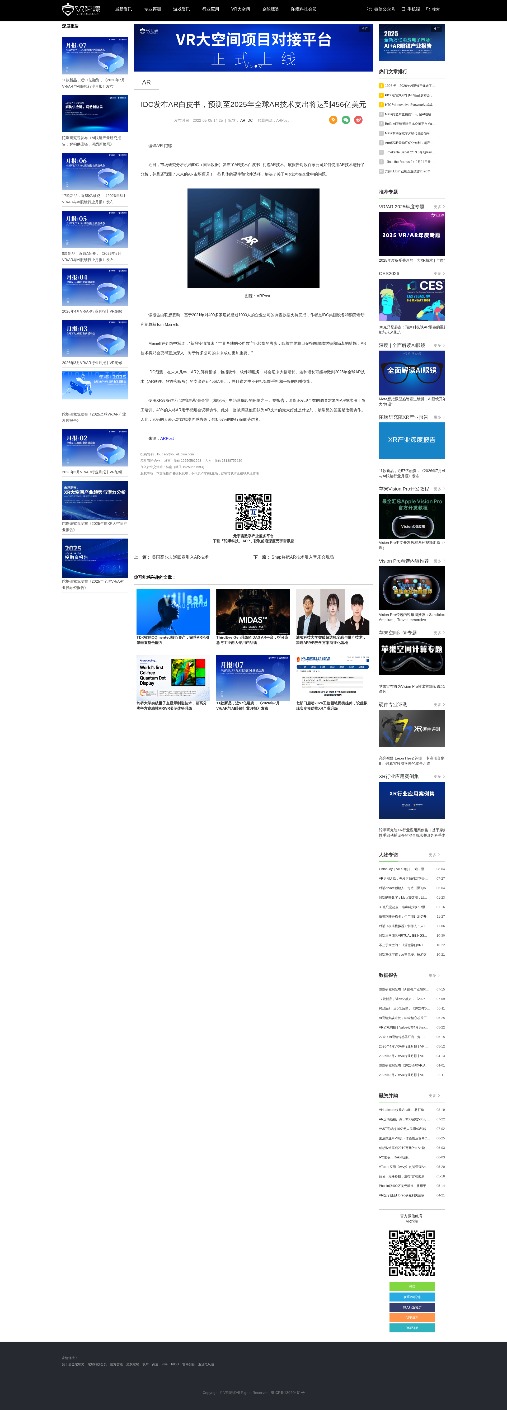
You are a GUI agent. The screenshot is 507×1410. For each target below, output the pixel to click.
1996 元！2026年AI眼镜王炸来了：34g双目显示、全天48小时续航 (410, 86)
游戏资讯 (181, 9)
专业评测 (152, 9)
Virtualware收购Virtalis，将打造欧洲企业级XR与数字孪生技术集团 (404, 1110)
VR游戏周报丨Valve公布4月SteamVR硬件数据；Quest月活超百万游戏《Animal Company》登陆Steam (404, 1027)
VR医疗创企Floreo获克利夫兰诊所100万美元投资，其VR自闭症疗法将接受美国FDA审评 (404, 1195)
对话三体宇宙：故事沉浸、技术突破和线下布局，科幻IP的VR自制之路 (404, 954)
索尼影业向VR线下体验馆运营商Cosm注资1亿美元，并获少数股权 (404, 1138)
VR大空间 (240, 9)
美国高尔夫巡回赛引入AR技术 (171, 557)
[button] (246, 66)
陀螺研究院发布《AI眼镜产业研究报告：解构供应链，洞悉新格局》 (404, 989)
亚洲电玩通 (206, 1364)
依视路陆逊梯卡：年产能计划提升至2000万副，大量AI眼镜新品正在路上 (404, 916)
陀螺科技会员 (304, 9)
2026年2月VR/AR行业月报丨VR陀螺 (404, 1075)
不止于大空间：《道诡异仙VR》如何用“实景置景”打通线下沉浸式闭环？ (404, 945)
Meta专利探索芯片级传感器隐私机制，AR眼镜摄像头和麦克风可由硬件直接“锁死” (410, 133)
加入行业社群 (412, 1307)
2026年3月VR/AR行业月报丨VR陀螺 (404, 1056)
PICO (175, 1364)
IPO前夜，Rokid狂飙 (394, 1157)
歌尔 (145, 1364)
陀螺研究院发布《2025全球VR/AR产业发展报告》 (404, 1065)
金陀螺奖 (270, 9)
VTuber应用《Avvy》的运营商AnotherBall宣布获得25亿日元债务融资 (404, 1167)
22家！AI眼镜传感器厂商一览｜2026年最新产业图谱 (404, 1037)
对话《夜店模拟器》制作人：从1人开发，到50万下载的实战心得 (404, 926)
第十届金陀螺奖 (73, 1364)
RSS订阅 (412, 1328)
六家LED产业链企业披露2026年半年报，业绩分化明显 (410, 171)
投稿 (412, 1287)
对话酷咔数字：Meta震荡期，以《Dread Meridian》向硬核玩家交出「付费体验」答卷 (404, 897)
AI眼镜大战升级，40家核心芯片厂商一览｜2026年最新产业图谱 (404, 1018)
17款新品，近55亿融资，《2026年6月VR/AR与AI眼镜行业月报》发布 (404, 999)
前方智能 (116, 1364)
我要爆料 (412, 1317)
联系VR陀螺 (412, 1297)
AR (242, 120)
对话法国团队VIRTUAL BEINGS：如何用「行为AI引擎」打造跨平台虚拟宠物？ (404, 935)
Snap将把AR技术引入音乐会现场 (293, 557)
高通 (155, 1364)
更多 (437, 207)
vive (165, 1364)
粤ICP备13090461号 (288, 1392)
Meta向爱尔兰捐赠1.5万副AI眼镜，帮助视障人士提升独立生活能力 (410, 114)
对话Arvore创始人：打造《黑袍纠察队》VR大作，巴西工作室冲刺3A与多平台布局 (404, 888)
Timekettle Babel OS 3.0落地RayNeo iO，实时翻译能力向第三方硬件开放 (410, 152)
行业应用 (210, 9)
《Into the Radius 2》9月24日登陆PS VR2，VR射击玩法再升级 (410, 162)
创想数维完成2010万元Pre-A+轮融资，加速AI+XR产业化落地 (404, 1148)
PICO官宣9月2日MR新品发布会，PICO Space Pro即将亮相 (410, 95)
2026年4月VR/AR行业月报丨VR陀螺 (404, 1046)
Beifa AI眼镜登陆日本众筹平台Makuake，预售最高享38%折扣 (410, 124)
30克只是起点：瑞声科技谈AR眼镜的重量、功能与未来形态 (404, 907)
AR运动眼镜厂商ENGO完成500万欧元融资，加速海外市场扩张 (404, 1119)
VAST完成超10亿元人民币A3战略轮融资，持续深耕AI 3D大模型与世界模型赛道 (404, 1129)
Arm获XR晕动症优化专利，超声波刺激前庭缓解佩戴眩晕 (410, 143)
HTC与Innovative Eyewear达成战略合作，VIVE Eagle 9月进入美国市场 (410, 105)
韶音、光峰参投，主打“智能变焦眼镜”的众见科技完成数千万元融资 (404, 1176)
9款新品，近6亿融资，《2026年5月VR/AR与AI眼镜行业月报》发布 (404, 1008)
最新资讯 (123, 9)
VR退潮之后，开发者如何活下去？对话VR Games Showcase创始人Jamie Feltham (404, 878)
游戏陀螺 (132, 1364)
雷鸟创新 (188, 1364)
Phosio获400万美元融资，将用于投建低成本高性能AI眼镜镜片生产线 (404, 1186)
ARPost (167, 438)
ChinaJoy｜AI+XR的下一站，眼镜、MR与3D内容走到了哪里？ (404, 869)
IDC (249, 120)
